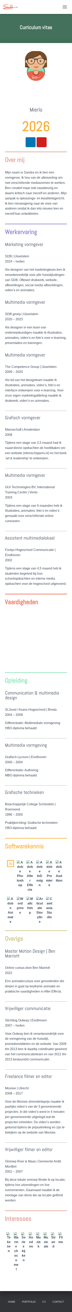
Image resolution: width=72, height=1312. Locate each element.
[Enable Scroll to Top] (64, 1304)
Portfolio (29, 1301)
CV (44, 1301)
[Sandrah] (12, 7)
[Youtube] (42, 142)
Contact (58, 1301)
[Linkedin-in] (31, 142)
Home (11, 1301)
